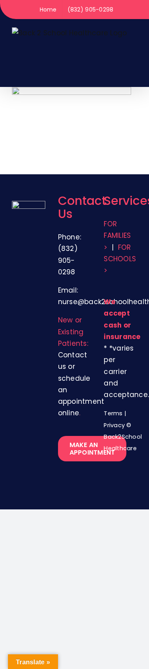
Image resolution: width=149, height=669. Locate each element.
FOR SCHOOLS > (120, 259)
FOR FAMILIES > (117, 235)
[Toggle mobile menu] (134, 74)
